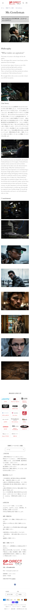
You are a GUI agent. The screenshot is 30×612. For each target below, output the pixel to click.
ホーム (2, 8)
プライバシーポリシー (16, 606)
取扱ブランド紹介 (10, 8)
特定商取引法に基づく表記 (22, 608)
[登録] (23, 449)
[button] (3, 3)
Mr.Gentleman (19, 8)
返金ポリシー (8, 606)
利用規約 (24, 606)
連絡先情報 (13, 608)
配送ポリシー (7, 608)
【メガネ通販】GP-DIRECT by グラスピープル (16, 604)
